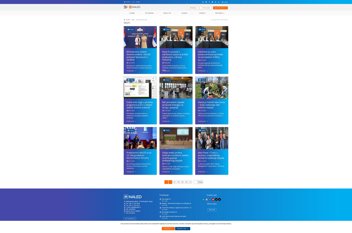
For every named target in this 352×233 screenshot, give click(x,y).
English (138, 2)
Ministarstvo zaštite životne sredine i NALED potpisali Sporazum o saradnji (138, 55)
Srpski (133, 2)
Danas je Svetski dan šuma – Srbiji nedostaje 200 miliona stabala (211, 105)
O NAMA (132, 13)
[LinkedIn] (203, 2)
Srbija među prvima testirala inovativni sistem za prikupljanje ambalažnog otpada (175, 156)
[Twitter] (215, 2)
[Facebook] (209, 2)
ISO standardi (130, 213)
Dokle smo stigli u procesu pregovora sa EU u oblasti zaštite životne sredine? (139, 105)
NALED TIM (167, 13)
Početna (128, 20)
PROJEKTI (202, 13)
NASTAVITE (167, 228)
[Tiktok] (218, 2)
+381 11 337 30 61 (134, 205)
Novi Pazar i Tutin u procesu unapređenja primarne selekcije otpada (211, 155)
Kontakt (225, 2)
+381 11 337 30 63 (134, 203)
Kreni (200, 182)
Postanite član (130, 218)
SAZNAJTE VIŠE (181, 228)
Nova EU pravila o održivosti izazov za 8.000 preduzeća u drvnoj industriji (175, 55)
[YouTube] (212, 2)
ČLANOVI (184, 13)
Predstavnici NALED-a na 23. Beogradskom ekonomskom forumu (138, 155)
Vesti (133, 20)
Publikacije (164, 195)
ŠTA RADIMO (149, 13)
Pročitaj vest (130, 71)
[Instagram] (206, 2)
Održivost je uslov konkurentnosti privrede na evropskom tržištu (210, 54)
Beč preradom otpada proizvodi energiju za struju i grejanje (173, 105)
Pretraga (219, 13)
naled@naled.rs (136, 207)
